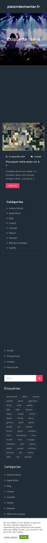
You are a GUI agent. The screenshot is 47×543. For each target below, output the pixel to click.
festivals (13, 238)
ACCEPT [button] (24, 537)
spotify (30, 452)
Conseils (37, 156)
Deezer (12, 233)
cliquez (9, 414)
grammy (9, 422)
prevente (10, 452)
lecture (9, 431)
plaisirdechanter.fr (23, 7)
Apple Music (15, 213)
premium (32, 448)
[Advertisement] (23, 90)
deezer (9, 418)
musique (31, 439)
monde (9, 439)
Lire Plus (12, 186)
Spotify (12, 247)
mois (34, 435)
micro (8, 435)
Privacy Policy (13, 356)
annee (20, 401)
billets (17, 409)
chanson (29, 409)
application (32, 401)
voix (17, 457)
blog (11, 218)
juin (18, 426)
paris (22, 444)
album (25, 396)
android (9, 401)
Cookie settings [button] (10, 537)
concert (12, 223)
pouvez (20, 448)
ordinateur (10, 444)
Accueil (10, 350)
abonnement (11, 396)
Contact (10, 361)
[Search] (39, 378)
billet (8, 409)
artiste (9, 405)
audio (19, 405)
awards (30, 405)
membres (32, 431)
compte (20, 414)
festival (20, 418)
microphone (21, 435)
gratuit (31, 422)
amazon (36, 396)
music (19, 439)
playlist (9, 448)
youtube (28, 457)
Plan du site (12, 367)
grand (21, 422)
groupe (9, 426)
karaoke (29, 426)
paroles (32, 444)
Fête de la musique (18, 242)
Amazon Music (16, 208)
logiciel (20, 431)
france (31, 418)
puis (20, 452)
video (8, 457)
